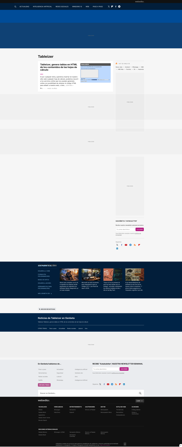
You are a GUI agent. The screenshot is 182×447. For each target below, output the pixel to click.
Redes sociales (71, 328)
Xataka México (42, 432)
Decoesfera (119, 412)
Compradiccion (120, 415)
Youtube (125, 244)
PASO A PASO (98, 6)
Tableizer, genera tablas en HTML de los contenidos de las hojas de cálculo (58, 67)
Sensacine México (75, 432)
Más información (105, 445)
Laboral (80, 328)
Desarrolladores (44, 283)
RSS (134, 244)
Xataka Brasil (42, 435)
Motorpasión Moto (106, 412)
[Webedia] (139, 1)
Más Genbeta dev (44, 293)
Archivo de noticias (48, 309)
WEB (87, 6)
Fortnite (128, 69)
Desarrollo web (44, 271)
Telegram (119, 6)
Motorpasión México (104, 432)
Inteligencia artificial (81, 369)
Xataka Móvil (42, 412)
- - (45, 88)
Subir (138, 401)
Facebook (116, 6)
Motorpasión (104, 409)
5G (134, 69)
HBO (142, 67)
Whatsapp (135, 67)
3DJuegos (57, 409)
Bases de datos (43, 279)
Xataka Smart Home (44, 417)
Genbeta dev (47, 265)
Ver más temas (44, 385)
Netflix (40, 380)
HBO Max (121, 69)
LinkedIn (117, 248)
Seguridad (60, 373)
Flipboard (112, 6)
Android (127, 67)
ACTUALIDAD (24, 6)
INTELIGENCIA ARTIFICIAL (42, 6)
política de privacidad (118, 373)
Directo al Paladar (90, 409)
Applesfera (41, 415)
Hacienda (141, 69)
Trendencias (119, 409)
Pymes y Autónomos (135, 413)
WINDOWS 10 (77, 6)
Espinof (72, 412)
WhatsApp (60, 380)
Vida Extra (57, 412)
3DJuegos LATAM (59, 432)
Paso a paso (52, 328)
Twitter (109, 6)
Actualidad (62, 328)
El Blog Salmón (136, 409)
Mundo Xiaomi (42, 420)
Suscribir (140, 229)
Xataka (40, 409)
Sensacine (73, 409)
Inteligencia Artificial (81, 380)
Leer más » (69, 85)
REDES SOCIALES (62, 6)
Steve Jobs (119, 67)
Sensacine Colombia (73, 435)
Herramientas (42, 373)
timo (86, 328)
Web (41, 74)
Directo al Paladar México (90, 432)
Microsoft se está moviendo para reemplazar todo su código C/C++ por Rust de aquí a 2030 (90, 285)
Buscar (140, 393)
